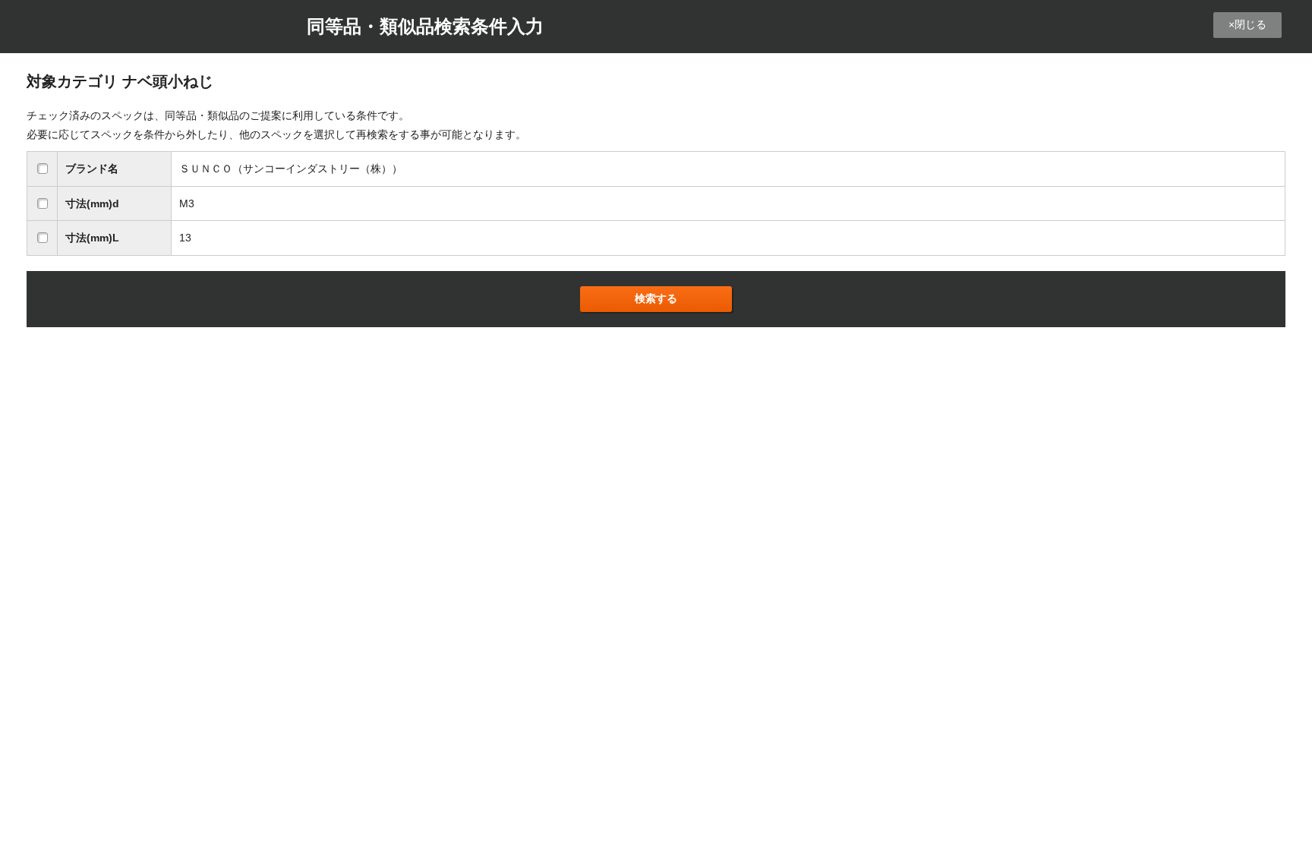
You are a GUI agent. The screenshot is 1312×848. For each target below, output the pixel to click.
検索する (656, 298)
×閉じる (1247, 24)
